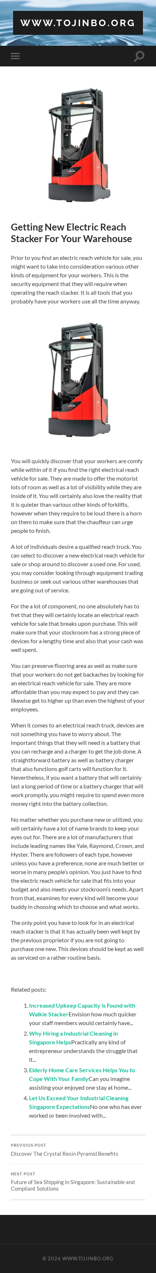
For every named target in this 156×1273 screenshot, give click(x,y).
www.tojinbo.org (78, 22)
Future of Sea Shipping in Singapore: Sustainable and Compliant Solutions (73, 1182)
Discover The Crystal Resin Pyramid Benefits (64, 1150)
